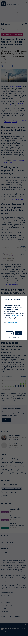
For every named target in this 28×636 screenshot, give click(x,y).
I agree (18, 333)
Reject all (9, 333)
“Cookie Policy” (12, 323)
